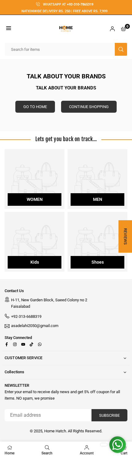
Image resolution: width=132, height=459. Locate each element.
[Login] (112, 29)
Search (46, 453)
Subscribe (109, 415)
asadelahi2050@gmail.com (34, 326)
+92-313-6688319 (26, 316)
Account (87, 453)
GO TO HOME (35, 106)
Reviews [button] (125, 236)
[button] (8, 29)
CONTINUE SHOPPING (89, 106)
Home (9, 453)
